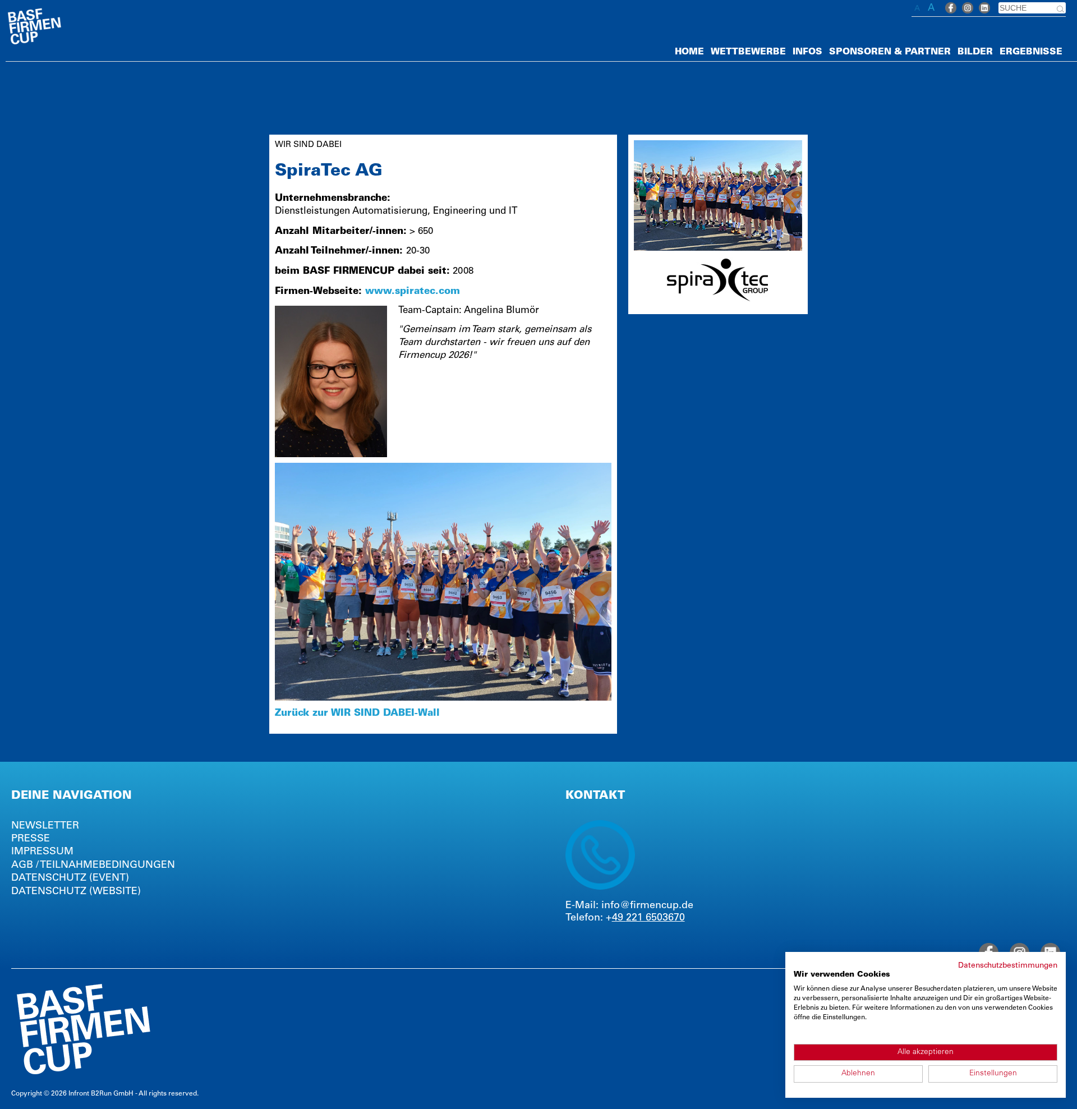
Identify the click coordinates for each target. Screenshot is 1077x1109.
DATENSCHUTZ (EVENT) (70, 878)
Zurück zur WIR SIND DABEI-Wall (357, 714)
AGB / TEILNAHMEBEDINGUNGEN (93, 865)
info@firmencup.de (647, 906)
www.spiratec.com (412, 292)
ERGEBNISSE (1031, 52)
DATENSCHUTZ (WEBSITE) (76, 892)
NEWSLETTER (45, 826)
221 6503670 (655, 918)
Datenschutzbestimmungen (1007, 966)
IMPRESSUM (42, 852)
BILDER (975, 52)
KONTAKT (595, 796)
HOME (689, 52)
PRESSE (30, 839)
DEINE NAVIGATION (71, 796)
